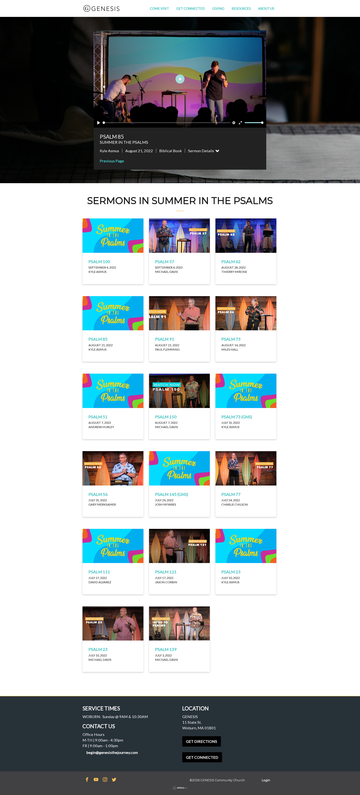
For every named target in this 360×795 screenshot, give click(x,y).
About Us (266, 8)
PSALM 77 (231, 494)
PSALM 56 (98, 494)
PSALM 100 (99, 261)
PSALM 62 (231, 261)
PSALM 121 (166, 571)
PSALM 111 (99, 571)
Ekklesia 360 (180, 788)
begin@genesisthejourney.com (112, 752)
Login (266, 780)
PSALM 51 (98, 416)
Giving (218, 8)
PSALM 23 (231, 571)
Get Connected (190, 8)
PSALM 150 (166, 416)
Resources (241, 8)
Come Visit (159, 8)
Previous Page (112, 161)
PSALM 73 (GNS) (236, 416)
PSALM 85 (98, 339)
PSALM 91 (164, 339)
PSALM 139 (166, 649)
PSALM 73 (231, 339)
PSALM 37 (164, 261)
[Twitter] (114, 780)
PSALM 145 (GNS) (171, 494)
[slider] (166, 122)
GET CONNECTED (202, 757)
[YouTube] (96, 780)
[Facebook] (87, 780)
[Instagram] (105, 780)
